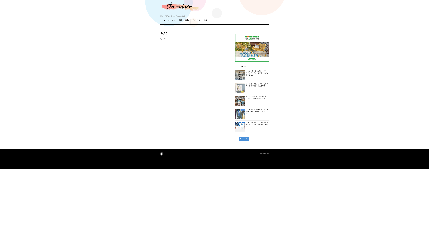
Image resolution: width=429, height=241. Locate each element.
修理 (180, 20)
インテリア (196, 20)
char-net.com (263, 153)
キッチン (171, 20)
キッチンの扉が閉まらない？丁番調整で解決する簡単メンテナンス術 (257, 111)
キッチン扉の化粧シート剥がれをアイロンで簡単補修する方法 (257, 98)
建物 (205, 20)
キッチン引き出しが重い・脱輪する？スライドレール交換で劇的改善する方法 (257, 73)
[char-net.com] (182, 8)
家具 (187, 20)
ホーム (162, 20)
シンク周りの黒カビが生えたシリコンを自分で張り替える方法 (257, 85)
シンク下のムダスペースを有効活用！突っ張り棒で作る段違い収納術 (257, 124)
